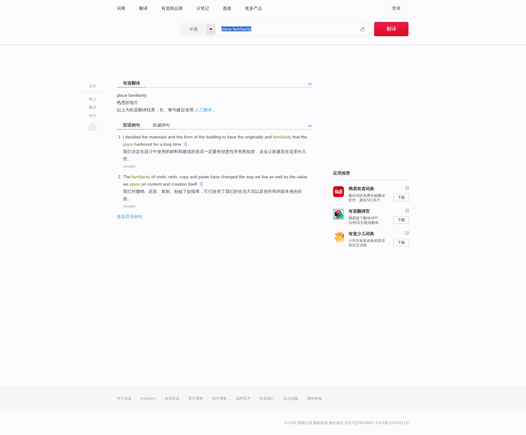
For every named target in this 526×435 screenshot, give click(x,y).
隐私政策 (320, 423)
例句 (92, 115)
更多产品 (253, 8)
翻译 (143, 8)
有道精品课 (172, 8)
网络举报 (314, 398)
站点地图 (290, 398)
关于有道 (124, 398)
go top (92, 126)
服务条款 (336, 423)
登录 (396, 8)
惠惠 (227, 8)
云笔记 (202, 8)
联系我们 (267, 398)
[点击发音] (185, 144)
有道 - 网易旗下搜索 (142, 29)
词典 (121, 8)
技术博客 (219, 398)
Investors (148, 398)
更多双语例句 (129, 216)
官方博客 (195, 398)
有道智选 (172, 398)
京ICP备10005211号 (392, 423)
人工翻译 (203, 109)
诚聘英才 (243, 398)
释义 (92, 99)
